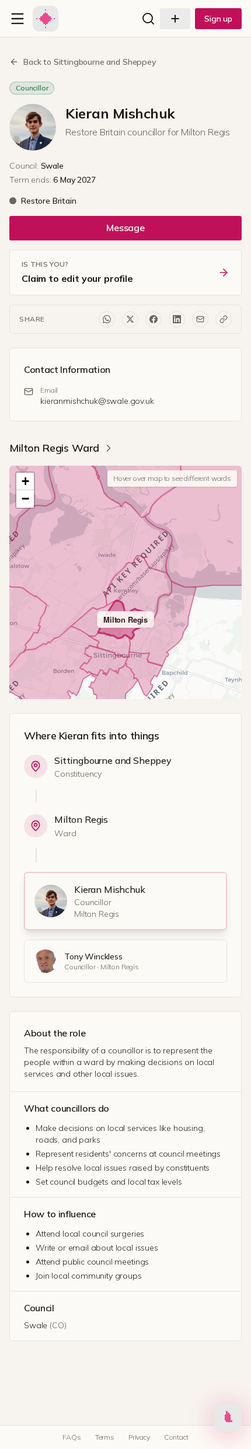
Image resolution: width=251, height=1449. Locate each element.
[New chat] (175, 18)
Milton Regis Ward (54, 448)
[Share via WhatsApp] (107, 319)
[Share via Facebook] (153, 319)
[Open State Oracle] (227, 1418)
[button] (25, 481)
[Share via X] (130, 319)
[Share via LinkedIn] (177, 319)
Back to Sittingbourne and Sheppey (89, 62)
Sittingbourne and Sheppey (113, 760)
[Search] (148, 19)
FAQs (71, 1437)
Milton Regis (81, 819)
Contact (176, 1437)
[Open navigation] (17, 19)
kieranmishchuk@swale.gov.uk (97, 401)
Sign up (218, 18)
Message (125, 227)
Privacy (139, 1437)
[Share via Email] (200, 319)
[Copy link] (223, 319)
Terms (104, 1437)
